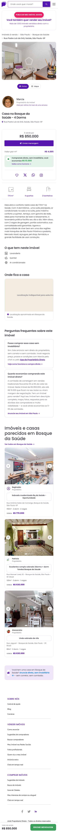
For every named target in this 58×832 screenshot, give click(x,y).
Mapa (36, 86)
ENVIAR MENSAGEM (43, 827)
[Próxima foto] (50, 466)
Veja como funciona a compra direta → (25, 364)
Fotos (24, 86)
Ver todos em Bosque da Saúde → (20, 444)
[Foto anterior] (8, 466)
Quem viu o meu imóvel (16, 754)
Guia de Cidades (13, 790)
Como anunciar (13, 729)
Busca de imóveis (14, 785)
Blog (9, 709)
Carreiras (10, 714)
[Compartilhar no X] (25, 175)
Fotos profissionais (14, 749)
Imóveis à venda (10, 34)
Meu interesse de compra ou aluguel (21, 795)
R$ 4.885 (49, 151)
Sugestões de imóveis (16, 780)
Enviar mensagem (30, 143)
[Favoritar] (17, 175)
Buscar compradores (15, 739)
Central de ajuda (13, 704)
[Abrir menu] (54, 4)
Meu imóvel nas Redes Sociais (19, 744)
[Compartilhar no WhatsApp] (33, 175)
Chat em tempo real (15, 764)
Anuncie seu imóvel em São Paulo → (24, 413)
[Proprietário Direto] (4, 4)
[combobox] (25, 4)
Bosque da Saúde (41, 34)
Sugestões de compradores (18, 734)
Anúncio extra (12, 759)
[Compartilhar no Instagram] (41, 175)
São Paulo (25, 34)
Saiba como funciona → (21, 164)
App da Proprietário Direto (32, 359)
